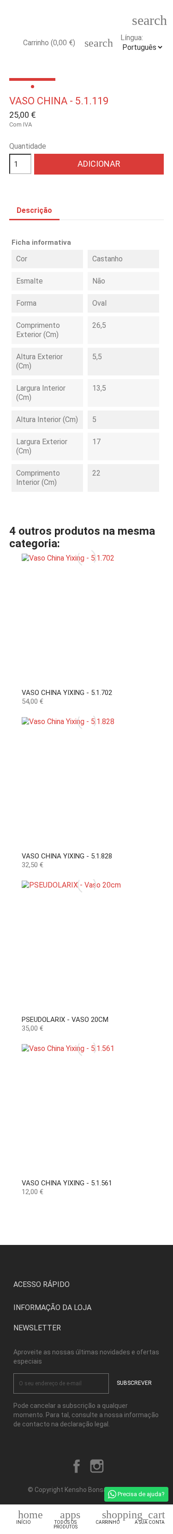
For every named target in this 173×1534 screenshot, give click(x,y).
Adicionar (99, 164)
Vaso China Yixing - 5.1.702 (67, 692)
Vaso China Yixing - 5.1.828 (67, 856)
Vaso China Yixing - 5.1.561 (67, 1183)
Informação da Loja (52, 1307)
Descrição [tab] (34, 210)
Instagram (97, 1466)
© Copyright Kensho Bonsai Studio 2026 (86, 1489)
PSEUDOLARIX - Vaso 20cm (65, 1019)
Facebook (76, 1466)
